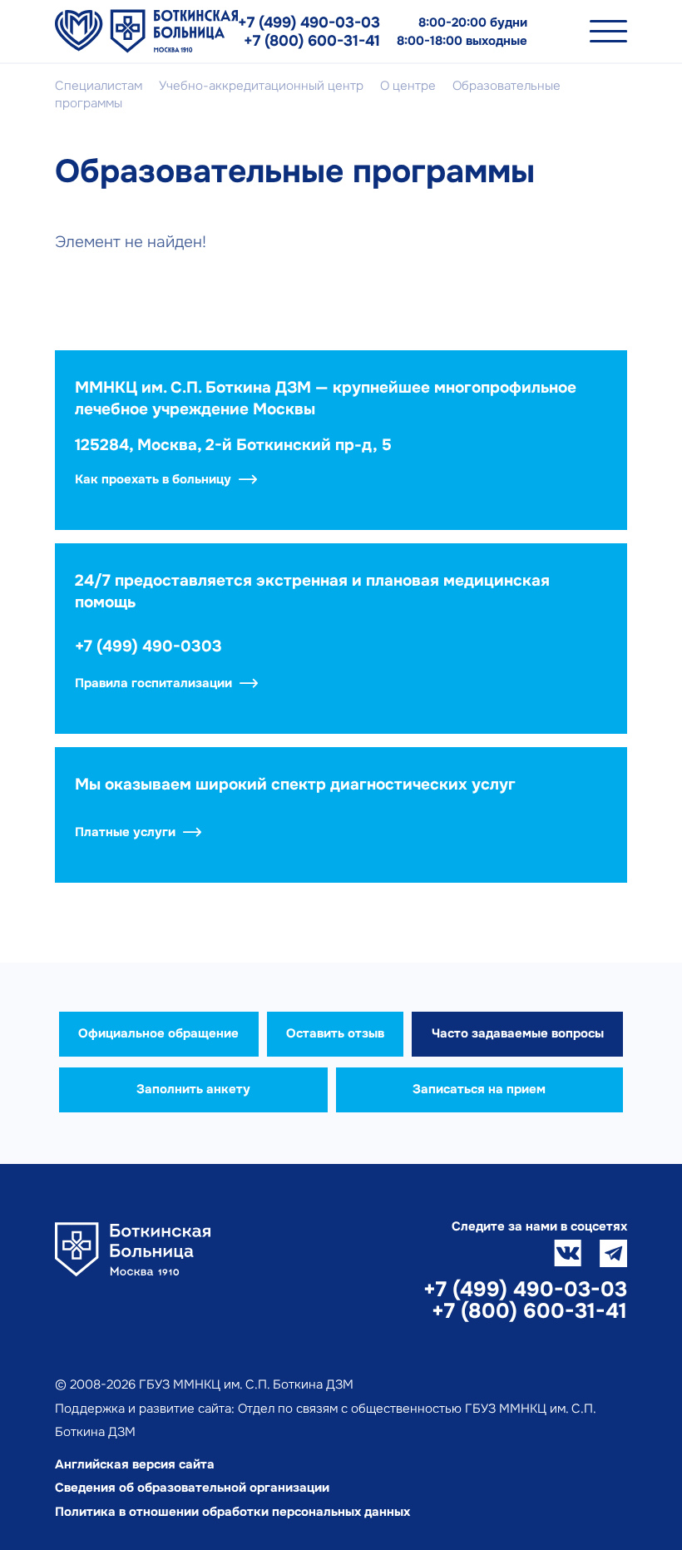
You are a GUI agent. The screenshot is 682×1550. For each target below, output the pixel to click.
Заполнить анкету (193, 1089)
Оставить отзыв (335, 1033)
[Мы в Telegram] (613, 1253)
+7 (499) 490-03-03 (309, 22)
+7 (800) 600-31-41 (312, 41)
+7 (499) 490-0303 (148, 646)
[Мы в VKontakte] (567, 1253)
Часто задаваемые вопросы (518, 1033)
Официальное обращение (158, 1033)
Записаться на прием (479, 1089)
